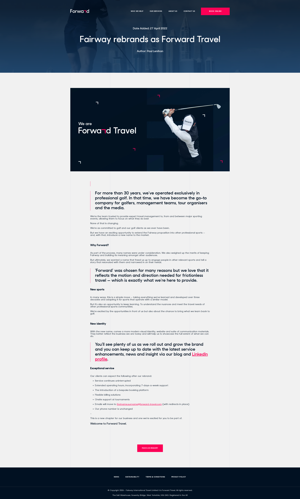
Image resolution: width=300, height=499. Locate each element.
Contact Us (189, 11)
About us (173, 11)
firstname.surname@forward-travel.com (139, 404)
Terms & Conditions (155, 477)
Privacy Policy (178, 477)
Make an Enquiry (150, 448)
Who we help (137, 11)
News (116, 477)
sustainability (132, 477)
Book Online (215, 11)
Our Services (156, 11)
